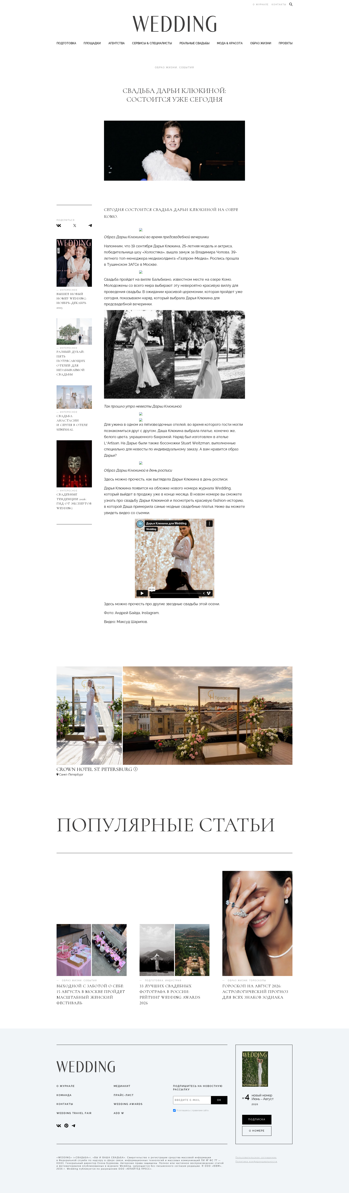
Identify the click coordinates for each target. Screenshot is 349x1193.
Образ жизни (260, 43)
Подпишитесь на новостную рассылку (198, 1088)
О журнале (261, 4)
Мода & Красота (230, 43)
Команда (64, 1095)
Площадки (92, 43)
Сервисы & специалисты (152, 43)
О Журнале (66, 1086)
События (186, 67)
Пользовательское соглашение (256, 1157)
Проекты (285, 43)
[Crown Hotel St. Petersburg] (121, 771)
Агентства (116, 43)
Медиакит (122, 1086)
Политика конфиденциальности (256, 1161)
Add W (119, 1113)
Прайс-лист (124, 1095)
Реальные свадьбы (194, 43)
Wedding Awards (128, 1104)
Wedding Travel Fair (74, 1113)
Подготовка (66, 43)
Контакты (279, 4)
